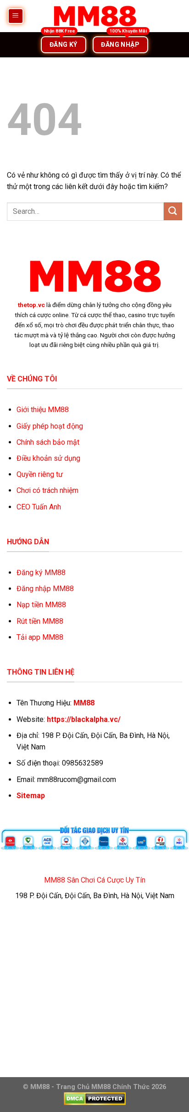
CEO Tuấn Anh (39, 507)
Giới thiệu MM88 (43, 409)
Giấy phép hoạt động (50, 426)
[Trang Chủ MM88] (94, 16)
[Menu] (16, 16)
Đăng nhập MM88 (45, 588)
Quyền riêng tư (40, 474)
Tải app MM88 (40, 637)
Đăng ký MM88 (41, 572)
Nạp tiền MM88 (41, 604)
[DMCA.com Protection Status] (95, 1098)
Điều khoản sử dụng (48, 458)
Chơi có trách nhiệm (47, 490)
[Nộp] (173, 211)
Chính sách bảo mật (48, 442)
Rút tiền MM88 (40, 621)
